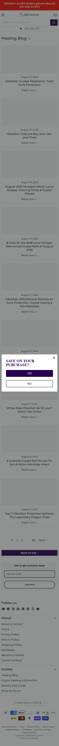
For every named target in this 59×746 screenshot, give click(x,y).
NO (29, 384)
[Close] (54, 357)
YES (29, 373)
